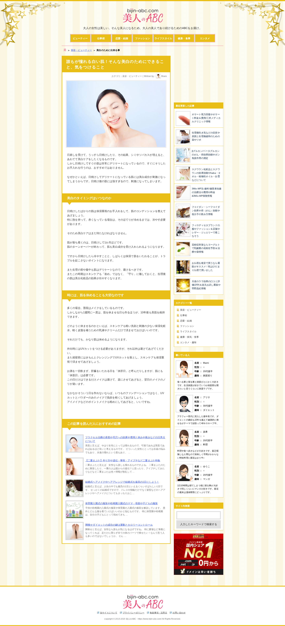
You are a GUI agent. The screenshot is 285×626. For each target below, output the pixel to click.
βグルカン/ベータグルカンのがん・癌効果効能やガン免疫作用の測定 (206, 154)
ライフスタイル (163, 38)
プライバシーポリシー (133, 612)
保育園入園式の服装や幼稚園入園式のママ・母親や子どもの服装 (121, 503)
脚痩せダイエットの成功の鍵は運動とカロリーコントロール (119, 524)
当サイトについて (108, 612)
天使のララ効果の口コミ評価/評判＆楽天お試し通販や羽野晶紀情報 (206, 285)
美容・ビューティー (81, 50)
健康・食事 (184, 38)
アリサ (206, 397)
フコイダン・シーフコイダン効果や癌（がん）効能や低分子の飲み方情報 (206, 210)
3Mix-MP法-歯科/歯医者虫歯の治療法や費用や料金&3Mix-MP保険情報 (206, 192)
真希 (205, 431)
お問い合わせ (179, 612)
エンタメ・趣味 (188, 342)
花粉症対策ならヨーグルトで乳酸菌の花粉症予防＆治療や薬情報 (206, 248)
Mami (164, 76)
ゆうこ (206, 466)
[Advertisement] (198, 76)
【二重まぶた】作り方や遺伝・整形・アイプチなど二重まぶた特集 (122, 460)
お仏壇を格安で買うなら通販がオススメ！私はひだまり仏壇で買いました (206, 266)
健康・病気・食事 (189, 337)
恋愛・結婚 (121, 38)
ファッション (142, 38)
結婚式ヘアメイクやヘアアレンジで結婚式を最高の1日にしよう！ (122, 481)
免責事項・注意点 (158, 612)
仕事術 (101, 38)
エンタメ (205, 38)
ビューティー (80, 38)
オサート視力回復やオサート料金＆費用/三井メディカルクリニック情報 (206, 118)
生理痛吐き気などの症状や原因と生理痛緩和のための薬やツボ (206, 136)
